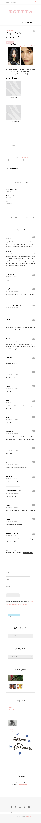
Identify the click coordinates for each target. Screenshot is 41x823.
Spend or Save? (10, 195)
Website (8, 586)
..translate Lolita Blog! (11, 730)
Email (8, 579)
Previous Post (13, 217)
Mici (7, 400)
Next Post (30, 217)
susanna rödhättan (14, 305)
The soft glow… (11, 201)
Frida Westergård (13, 533)
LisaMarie (9, 417)
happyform (11, 709)
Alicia (8, 386)
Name (8, 572)
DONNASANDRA (11, 448)
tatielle (10, 707)
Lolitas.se (28, 816)
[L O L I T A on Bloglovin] (14, 616)
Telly (8, 320)
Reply (33, 236)
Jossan (8, 372)
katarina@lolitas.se (23, 785)
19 (34, 31)
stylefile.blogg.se (13, 491)
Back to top (20, 820)
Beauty (10, 30)
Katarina (24, 157)
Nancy (8, 505)
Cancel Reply (28, 552)
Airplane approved (11, 189)
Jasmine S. (9, 431)
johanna (9, 519)
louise (8, 462)
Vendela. (9, 358)
